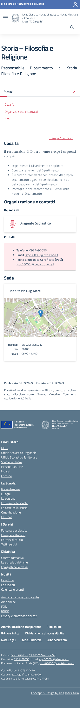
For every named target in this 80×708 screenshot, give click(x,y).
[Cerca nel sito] (72, 27)
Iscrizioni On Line (12, 466)
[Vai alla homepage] (15, 18)
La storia (6, 517)
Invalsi (5, 471)
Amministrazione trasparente (20, 597)
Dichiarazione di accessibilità (44, 633)
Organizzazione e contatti (21, 111)
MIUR (4, 448)
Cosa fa (9, 104)
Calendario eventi (12, 589)
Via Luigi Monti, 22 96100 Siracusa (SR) (33, 655)
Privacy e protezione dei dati (19, 615)
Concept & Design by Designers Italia (55, 693)
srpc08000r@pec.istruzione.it (35, 264)
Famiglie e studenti (13, 535)
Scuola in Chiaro (11, 462)
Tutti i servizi (9, 544)
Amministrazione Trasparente (21, 626)
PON (4, 606)
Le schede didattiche (14, 562)
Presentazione (10, 489)
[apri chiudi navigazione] (5, 18)
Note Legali (8, 639)
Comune (6, 476)
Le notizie (7, 580)
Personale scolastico (14, 530)
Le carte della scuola (14, 507)
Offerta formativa (12, 557)
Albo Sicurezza (57, 639)
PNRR (5, 611)
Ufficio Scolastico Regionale (19, 452)
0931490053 (38, 250)
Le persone (8, 498)
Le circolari (8, 584)
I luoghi (5, 493)
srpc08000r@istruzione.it (41, 255)
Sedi (7, 118)
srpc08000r (35, 674)
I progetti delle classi (14, 567)
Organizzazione (11, 512)
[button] (40, 91)
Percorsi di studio (12, 539)
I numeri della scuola (14, 503)
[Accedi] (75, 4)
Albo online (8, 602)
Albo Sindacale (32, 639)
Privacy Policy (10, 633)
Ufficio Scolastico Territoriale (19, 457)
